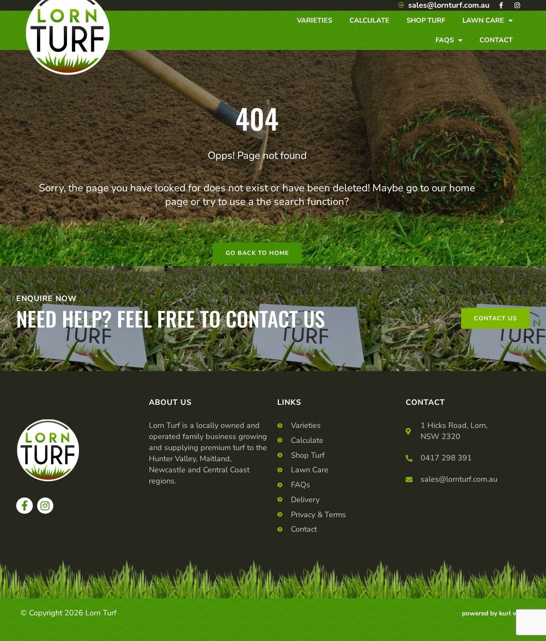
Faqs (445, 40)
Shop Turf (426, 20)
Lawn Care (483, 20)
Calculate (369, 20)
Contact (496, 40)
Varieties (314, 20)
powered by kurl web (494, 613)
